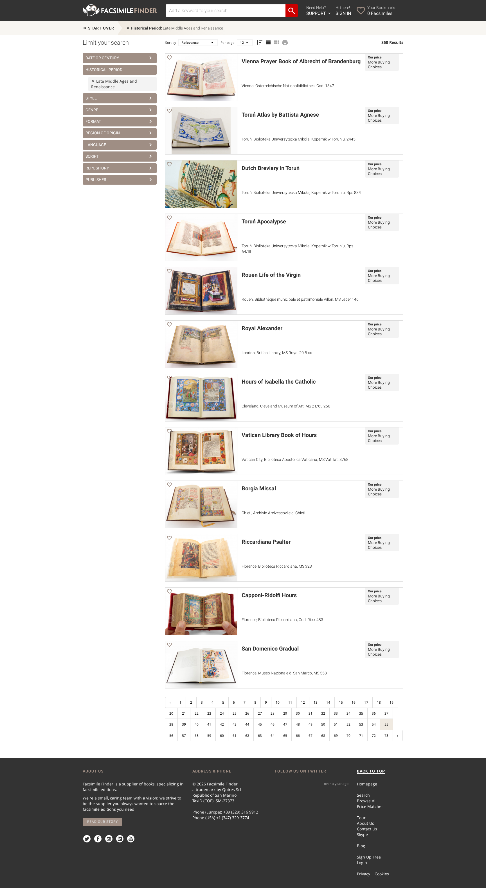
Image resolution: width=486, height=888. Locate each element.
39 (184, 724)
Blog (361, 845)
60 (222, 735)
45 (260, 724)
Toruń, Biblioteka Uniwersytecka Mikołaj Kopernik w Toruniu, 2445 (299, 139)
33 (336, 713)
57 (184, 735)
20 (171, 713)
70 (348, 735)
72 (374, 735)
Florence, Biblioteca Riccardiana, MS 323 (277, 566)
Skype (362, 834)
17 (366, 702)
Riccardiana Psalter (266, 541)
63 (260, 735)
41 (209, 724)
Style (91, 98)
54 (374, 724)
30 (298, 713)
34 (348, 713)
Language (96, 144)
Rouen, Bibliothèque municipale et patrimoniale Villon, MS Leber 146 (300, 299)
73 (386, 735)
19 (391, 702)
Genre (92, 110)
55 (386, 724)
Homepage (367, 784)
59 (209, 735)
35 (361, 713)
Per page (227, 42)
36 (374, 713)
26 (247, 713)
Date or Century (102, 58)
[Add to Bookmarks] (169, 58)
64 (272, 735)
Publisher (96, 179)
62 (247, 735)
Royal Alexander (262, 328)
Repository (97, 168)
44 (247, 724)
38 (171, 724)
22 (197, 713)
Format (93, 121)
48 (298, 724)
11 (290, 702)
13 (316, 702)
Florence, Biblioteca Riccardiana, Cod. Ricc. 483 (282, 619)
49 (310, 724)
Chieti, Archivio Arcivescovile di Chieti (273, 513)
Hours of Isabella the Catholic (279, 381)
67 (310, 735)
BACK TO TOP (371, 771)
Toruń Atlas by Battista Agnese (280, 114)
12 (303, 702)
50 (323, 724)
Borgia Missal (259, 488)
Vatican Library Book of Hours (279, 435)
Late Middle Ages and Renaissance (177, 28)
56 (171, 735)
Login (362, 862)
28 (272, 713)
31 (310, 713)
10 (278, 702)
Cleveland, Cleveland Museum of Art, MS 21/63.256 (286, 406)
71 (361, 735)
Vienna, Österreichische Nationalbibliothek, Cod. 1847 (288, 85)
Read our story (102, 822)
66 (298, 735)
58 (197, 735)
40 (197, 724)
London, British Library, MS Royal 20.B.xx (277, 352)
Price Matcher (370, 806)
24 (222, 713)
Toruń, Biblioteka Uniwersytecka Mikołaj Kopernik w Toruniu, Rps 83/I (301, 192)
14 (328, 702)
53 (361, 724)
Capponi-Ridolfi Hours (269, 595)
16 (354, 702)
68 (323, 735)
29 (285, 713)
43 (235, 724)
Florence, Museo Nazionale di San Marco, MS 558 (284, 673)
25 (235, 713)
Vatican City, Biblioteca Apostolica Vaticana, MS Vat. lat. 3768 (295, 459)
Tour (361, 817)
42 (222, 724)
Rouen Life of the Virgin (271, 274)
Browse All (367, 800)
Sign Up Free (369, 857)
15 (341, 702)
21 (184, 713)
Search (363, 795)
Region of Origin (103, 133)
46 (272, 724)
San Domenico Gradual (270, 648)
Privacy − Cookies (373, 873)
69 (336, 735)
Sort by (170, 42)
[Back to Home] (120, 10)
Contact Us (367, 829)
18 (379, 702)
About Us (365, 823)
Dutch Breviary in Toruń (271, 168)
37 (386, 713)
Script (92, 156)
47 (285, 724)
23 (209, 713)
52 (348, 724)
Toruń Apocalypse (264, 221)
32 (323, 713)
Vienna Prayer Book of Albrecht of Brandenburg (301, 61)
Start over (100, 28)
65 (285, 735)
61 (235, 735)
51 (336, 724)
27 (260, 713)
